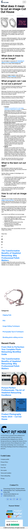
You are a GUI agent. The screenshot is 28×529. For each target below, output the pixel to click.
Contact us (3, 464)
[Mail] (7, 499)
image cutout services (7, 200)
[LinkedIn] (10, 499)
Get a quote (4, 470)
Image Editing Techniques (11, 326)
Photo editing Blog (5, 475)
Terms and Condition (6, 473)
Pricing (2, 478)
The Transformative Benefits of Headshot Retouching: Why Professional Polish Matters (11, 364)
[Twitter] (17, 499)
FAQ (4, 320)
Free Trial (3, 467)
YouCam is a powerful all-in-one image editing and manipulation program (14, 108)
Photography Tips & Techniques (13, 332)
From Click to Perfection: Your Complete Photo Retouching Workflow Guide (12, 350)
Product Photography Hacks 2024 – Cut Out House (11, 416)
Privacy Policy (4, 462)
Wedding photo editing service (13, 337)
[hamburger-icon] (24, 2)
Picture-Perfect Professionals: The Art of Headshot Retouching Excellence (13, 272)
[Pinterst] (14, 499)
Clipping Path (7, 315)
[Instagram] (20, 499)
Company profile (5, 459)
